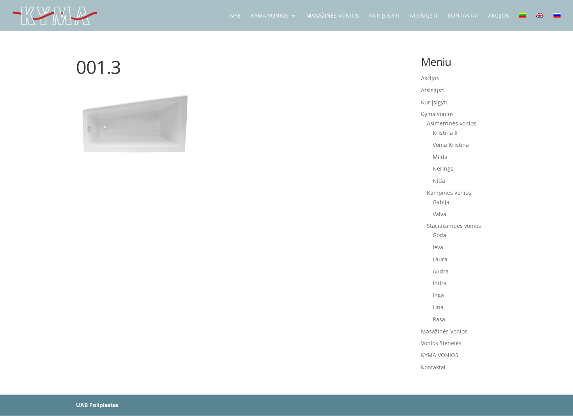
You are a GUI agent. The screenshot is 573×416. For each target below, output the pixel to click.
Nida (439, 180)
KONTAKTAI (462, 16)
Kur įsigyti (434, 102)
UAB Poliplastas (97, 405)
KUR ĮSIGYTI (384, 16)
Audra (441, 271)
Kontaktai (433, 367)
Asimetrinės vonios (451, 123)
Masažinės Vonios (332, 16)
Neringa (443, 168)
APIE (235, 16)
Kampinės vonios (449, 192)
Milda (440, 156)
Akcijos (430, 78)
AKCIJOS (498, 16)
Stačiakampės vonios (454, 225)
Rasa (439, 319)
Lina (438, 307)
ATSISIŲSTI (423, 16)
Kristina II (445, 132)
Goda (439, 235)
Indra (440, 283)
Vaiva (439, 214)
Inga (438, 295)
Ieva (438, 247)
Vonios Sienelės (441, 343)
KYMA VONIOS (269, 16)
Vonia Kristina (451, 144)
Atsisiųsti (433, 90)
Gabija (441, 202)
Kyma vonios (437, 114)
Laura (440, 259)
